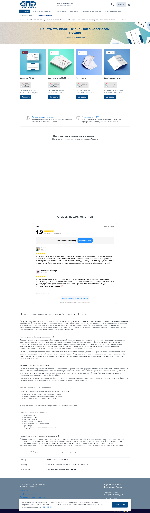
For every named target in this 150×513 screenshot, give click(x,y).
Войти (121, 4)
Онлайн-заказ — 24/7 (90, 117)
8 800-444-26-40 (66, 3)
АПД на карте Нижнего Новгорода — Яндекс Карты (75, 302)
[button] (112, 4)
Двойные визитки (112, 78)
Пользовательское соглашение (33, 497)
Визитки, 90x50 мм (28, 78)
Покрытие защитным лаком (43, 117)
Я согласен (120, 504)
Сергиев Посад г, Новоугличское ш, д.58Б (114, 494)
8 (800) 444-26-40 (113, 484)
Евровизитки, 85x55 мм (59, 78)
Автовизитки (82, 78)
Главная (23, 20)
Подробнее (47, 507)
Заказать (26, 97)
